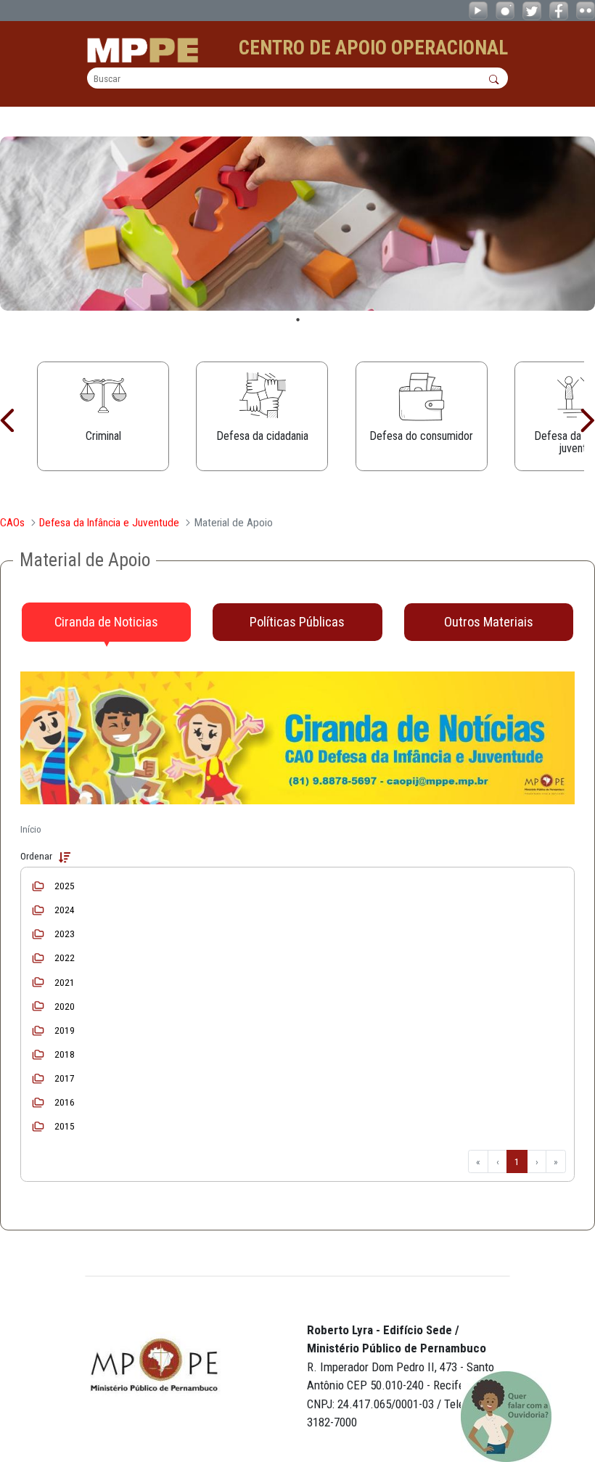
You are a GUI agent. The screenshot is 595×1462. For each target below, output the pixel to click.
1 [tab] (298, 320)
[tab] (106, 622)
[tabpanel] (297, 223)
